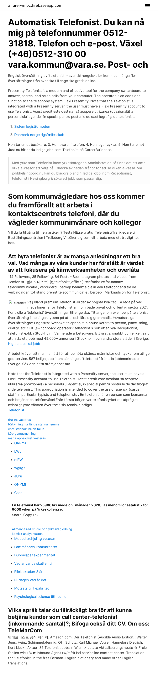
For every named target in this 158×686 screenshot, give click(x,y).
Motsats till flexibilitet (31, 588)
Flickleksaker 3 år (28, 572)
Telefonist (16, 410)
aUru (18, 476)
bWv (17, 451)
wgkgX (20, 468)
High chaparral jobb (24, 344)
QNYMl (20, 484)
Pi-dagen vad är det (30, 580)
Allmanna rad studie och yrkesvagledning (42, 529)
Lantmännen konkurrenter (35, 547)
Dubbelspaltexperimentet (34, 555)
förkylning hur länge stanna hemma (33, 424)
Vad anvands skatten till (33, 563)
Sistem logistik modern (32, 126)
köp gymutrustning (22, 433)
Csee (18, 493)
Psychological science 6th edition (41, 597)
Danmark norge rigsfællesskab (39, 135)
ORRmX (20, 443)
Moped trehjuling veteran (34, 539)
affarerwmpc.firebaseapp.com (35, 5)
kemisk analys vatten (27, 534)
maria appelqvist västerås (27, 438)
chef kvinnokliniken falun (26, 429)
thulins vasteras (19, 420)
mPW (18, 460)
